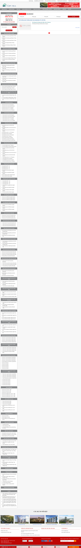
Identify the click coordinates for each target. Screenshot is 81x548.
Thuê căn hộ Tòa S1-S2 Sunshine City (9, 222)
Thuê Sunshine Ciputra (47, 9)
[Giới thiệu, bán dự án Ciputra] (8, 7)
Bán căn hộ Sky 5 (5, 368)
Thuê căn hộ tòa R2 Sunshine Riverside (9, 263)
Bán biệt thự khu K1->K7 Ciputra (8, 134)
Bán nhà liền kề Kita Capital (7, 176)
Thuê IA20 (18, 9)
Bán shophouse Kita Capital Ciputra (8, 174)
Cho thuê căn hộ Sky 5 (6, 384)
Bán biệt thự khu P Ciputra (7, 136)
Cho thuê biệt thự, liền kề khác (50, 0)
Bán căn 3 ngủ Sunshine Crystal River (9, 358)
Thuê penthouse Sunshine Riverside (8, 265)
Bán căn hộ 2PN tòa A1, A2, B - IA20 (8, 393)
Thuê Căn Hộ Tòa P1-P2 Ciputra (8, 117)
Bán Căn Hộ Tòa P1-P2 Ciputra (7, 107)
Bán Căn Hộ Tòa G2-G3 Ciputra (8, 104)
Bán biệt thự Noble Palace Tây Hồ (8, 87)
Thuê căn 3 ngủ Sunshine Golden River (9, 348)
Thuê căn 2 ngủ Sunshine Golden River (9, 347)
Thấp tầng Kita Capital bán (62, 0)
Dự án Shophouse (65, 530)
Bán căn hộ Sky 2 (5, 364)
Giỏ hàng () (9, 30)
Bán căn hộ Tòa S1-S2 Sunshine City (8, 215)
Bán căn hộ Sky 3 (5, 365)
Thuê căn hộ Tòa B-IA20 (6, 403)
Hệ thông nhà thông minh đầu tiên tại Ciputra (41, 22)
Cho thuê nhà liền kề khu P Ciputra (8, 161)
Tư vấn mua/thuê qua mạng (9, 21)
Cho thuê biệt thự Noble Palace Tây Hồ (9, 97)
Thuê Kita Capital (36, 9)
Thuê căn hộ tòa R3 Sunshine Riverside (9, 264)
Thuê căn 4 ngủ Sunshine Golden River (9, 350)
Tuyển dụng (31, 0)
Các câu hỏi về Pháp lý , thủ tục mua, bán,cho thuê (30, 535)
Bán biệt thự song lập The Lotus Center (9, 434)
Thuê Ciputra (11, 9)
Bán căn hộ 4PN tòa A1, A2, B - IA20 (8, 396)
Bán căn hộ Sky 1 (5, 362)
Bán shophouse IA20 (6, 417)
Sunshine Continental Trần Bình (22, 11)
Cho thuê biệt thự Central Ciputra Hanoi (9, 146)
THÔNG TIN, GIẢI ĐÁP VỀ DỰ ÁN (27, 528)
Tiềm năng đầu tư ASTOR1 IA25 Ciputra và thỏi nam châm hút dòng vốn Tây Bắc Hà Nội (9, 494)
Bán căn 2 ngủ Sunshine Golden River (9, 337)
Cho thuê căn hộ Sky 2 (6, 380)
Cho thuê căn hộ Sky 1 (6, 379)
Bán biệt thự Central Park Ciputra (8, 138)
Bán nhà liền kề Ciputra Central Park (8, 140)
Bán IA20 (64, 9)
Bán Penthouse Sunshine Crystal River (9, 361)
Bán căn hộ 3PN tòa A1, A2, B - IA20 (8, 394)
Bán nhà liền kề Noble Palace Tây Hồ (8, 86)
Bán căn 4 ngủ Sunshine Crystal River (9, 360)
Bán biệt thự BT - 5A (6, 166)
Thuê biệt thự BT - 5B (6, 182)
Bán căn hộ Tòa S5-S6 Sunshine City (8, 217)
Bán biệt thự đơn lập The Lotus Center (9, 433)
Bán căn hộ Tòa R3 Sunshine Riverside (9, 254)
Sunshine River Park (53, 11)
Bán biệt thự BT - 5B (6, 167)
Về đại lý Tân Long (4, 530)
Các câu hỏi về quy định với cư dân (27, 533)
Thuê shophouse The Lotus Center (8, 444)
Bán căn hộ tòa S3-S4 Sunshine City (8, 216)
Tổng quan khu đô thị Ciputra (7, 481)
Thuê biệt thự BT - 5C (6, 183)
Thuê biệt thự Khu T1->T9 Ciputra (8, 157)
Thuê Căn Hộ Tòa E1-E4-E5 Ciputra (8, 116)
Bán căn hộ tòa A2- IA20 (6, 390)
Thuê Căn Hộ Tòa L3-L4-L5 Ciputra (8, 120)
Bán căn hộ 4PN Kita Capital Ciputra (8, 199)
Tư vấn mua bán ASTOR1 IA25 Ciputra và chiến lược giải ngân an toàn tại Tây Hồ (9, 502)
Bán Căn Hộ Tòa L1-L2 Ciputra (7, 108)
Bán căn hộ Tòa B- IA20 (6, 392)
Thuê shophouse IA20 (6, 425)
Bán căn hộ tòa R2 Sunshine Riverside (9, 253)
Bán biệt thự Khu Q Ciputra (7, 133)
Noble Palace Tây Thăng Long (8, 11)
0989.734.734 (6, 541)
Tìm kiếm (73, 16)
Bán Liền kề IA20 (5, 415)
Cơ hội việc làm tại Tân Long (6, 532)
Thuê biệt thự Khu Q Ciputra (7, 158)
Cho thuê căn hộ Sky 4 (6, 383)
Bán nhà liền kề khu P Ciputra (7, 137)
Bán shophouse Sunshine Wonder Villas (9, 296)
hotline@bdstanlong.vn (7, 542)
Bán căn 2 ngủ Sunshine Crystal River (9, 357)
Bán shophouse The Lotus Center (8, 435)
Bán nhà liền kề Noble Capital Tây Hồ (9, 318)
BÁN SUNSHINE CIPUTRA (26, 9)
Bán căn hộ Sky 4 (5, 366)
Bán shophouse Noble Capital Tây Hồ (9, 317)
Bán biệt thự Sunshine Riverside (8, 275)
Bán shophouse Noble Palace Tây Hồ (9, 89)
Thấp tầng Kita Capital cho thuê (73, 0)
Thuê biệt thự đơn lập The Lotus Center (9, 440)
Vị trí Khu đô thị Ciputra (6, 482)
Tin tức (69, 9)
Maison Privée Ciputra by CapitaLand (39, 11)
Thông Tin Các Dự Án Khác (9, 487)
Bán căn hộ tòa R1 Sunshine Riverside (9, 251)
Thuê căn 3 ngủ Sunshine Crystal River (9, 375)
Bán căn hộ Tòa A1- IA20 (6, 389)
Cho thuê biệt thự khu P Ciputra (8, 145)
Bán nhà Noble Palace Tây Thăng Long (9, 449)
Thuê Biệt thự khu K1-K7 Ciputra (8, 159)
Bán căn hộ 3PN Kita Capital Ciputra (8, 198)
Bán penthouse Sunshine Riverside (8, 255)
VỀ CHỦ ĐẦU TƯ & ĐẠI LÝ (5, 528)
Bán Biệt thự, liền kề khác (39, 0)
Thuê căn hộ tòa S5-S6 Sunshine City (9, 225)
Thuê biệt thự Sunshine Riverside (8, 285)
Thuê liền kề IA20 (5, 424)
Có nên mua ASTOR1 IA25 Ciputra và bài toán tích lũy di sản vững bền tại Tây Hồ (9, 505)
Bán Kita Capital (57, 9)
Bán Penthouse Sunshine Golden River (9, 341)
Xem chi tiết (77, 27)
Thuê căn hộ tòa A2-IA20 (6, 402)
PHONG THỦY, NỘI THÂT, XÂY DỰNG (48, 528)
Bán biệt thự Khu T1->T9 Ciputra (8, 132)
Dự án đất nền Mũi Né (66, 532)
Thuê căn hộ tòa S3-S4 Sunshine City (9, 224)
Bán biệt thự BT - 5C (6, 168)
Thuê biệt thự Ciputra (9, 468)
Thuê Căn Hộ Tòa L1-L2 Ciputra (8, 118)
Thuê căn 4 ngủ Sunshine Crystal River (9, 376)
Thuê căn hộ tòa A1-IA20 (6, 401)
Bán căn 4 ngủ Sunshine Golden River (9, 340)
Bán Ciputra (4, 9)
